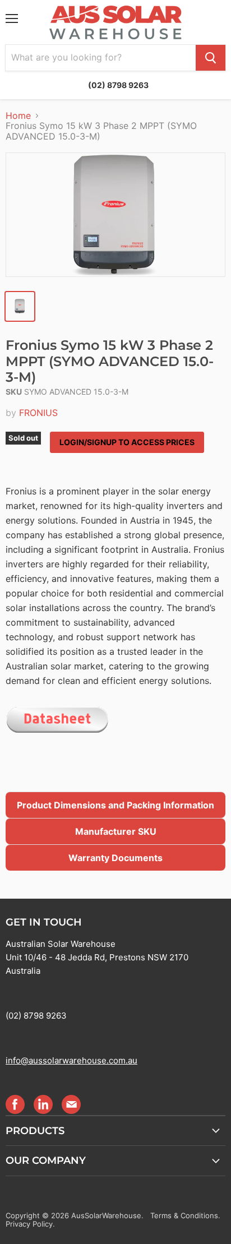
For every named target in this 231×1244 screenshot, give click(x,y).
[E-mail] (70, 1104)
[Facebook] (14, 1104)
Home (18, 115)
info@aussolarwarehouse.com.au (71, 1060)
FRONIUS (38, 412)
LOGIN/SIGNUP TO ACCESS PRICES (127, 442)
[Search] (210, 58)
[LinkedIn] (42, 1104)
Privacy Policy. (30, 1223)
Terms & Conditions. (185, 1215)
